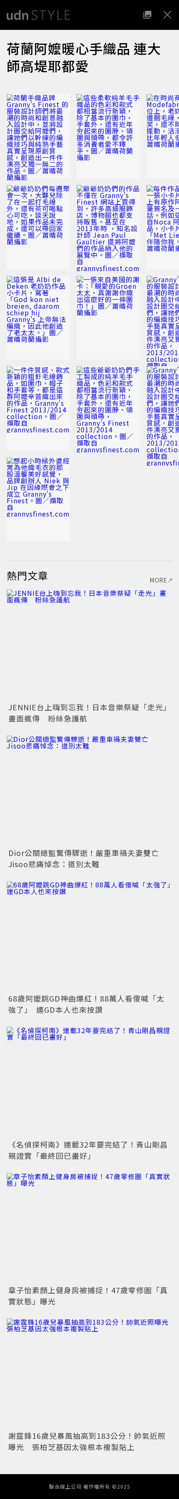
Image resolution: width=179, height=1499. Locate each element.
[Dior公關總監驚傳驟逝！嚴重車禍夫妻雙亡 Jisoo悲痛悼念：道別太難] (89, 791)
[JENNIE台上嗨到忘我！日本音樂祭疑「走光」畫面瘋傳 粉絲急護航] (89, 645)
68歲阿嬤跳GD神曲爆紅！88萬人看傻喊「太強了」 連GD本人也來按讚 (86, 1004)
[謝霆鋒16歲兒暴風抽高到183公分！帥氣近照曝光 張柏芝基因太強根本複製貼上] (89, 1373)
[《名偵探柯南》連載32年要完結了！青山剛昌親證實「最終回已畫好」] (89, 1082)
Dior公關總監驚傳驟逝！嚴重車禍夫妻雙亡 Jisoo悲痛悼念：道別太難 (87, 858)
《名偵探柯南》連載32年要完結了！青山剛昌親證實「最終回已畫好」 (88, 1150)
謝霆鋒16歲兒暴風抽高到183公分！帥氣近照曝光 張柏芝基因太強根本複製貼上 (87, 1441)
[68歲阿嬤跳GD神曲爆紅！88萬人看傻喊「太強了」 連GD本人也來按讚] (89, 936)
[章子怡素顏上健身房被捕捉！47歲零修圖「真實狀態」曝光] (89, 1228)
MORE (158, 580)
